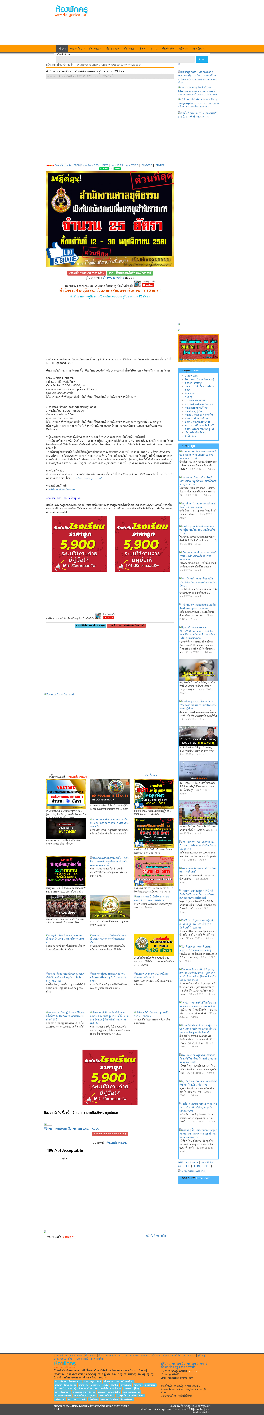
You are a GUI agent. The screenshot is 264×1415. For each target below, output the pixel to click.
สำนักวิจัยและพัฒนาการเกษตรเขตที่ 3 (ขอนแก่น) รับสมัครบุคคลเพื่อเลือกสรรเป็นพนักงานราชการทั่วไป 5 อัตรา (66, 814)
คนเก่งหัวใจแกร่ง (80, 1395)
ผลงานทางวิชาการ (151, 1355)
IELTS (105, 165)
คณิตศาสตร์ (96, 1385)
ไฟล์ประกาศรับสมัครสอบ (61, 489)
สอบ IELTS (117, 165)
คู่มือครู (142, 48)
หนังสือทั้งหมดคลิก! (156, 1235)
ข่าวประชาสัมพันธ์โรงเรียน (65, 1385)
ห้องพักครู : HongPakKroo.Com (195, 1405)
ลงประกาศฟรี (81, 1358)
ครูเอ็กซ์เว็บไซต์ (185, 1395)
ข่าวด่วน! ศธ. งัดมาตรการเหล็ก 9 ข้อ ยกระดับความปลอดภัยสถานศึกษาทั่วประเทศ (198, 465)
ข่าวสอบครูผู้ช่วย (194, 411)
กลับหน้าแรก (146, 1409)
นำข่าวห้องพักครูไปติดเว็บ (173, 1371)
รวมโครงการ (189, 1355)
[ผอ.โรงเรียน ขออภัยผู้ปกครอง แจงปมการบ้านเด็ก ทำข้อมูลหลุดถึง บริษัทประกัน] (198, 1107)
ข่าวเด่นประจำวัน (63, 1358)
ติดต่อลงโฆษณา (127, 1399)
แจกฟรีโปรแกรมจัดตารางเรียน (87, 273)
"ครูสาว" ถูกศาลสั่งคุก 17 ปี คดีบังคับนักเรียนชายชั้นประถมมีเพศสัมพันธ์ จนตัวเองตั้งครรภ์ (197, 905)
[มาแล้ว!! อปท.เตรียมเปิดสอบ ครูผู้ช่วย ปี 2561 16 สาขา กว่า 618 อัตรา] (154, 794)
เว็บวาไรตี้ (199, 1409)
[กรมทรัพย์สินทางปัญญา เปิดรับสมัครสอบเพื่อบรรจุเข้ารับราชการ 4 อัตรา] (110, 977)
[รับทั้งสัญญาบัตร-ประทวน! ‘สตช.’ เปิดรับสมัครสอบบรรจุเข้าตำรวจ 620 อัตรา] (66, 906)
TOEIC (206, 1166)
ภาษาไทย (114, 1385)
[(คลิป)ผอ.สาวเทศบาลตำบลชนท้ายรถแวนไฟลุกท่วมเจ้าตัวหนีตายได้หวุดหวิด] (198, 845)
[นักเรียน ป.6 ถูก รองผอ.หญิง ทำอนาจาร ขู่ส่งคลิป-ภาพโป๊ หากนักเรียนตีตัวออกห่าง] (198, 924)
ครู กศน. (153, 48)
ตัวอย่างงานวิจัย (193, 383)
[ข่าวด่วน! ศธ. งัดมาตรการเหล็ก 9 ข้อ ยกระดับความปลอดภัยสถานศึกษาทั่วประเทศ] (198, 455)
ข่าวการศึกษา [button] (77, 48)
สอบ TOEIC (132, 165)
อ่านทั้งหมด (151, 775)
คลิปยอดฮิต (108, 1381)
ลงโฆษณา (190, 436)
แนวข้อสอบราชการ (195, 400)
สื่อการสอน (129, 48)
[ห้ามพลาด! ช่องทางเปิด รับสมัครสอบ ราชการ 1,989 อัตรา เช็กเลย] (66, 828)
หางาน (141, 1395)
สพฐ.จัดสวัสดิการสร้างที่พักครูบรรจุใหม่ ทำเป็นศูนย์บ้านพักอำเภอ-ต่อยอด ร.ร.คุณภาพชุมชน (197, 686)
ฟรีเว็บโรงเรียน (168, 48)
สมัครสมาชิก (96, 1358)
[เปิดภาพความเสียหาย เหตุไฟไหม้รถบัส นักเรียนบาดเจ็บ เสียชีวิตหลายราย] (198, 556)
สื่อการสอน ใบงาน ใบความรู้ (199, 379)
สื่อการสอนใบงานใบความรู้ (66, 1388)
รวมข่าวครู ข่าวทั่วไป (92, 1381)
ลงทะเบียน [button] (197, 48)
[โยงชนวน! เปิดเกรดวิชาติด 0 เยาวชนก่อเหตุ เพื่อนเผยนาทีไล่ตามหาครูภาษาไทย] (198, 481)
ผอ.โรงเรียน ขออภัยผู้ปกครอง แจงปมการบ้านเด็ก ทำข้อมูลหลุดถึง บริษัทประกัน (196, 1118)
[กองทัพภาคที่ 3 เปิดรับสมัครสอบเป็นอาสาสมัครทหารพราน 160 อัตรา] (154, 833)
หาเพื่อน (132, 1395)
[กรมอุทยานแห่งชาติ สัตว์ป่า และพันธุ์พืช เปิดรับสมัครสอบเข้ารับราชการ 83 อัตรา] (110, 791)
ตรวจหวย (72, 1399)
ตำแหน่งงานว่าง (66, 64)
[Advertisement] (152, 24)
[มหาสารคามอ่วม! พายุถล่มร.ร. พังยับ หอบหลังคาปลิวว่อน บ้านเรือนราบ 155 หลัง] (110, 823)
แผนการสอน (191, 375)
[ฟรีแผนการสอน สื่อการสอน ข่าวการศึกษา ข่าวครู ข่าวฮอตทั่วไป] (72, 11)
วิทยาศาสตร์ (84, 1385)
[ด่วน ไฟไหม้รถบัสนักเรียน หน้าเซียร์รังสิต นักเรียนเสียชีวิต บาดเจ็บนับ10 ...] (198, 582)
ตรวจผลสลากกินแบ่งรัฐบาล (199, 429)
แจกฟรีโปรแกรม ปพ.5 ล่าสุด (90, 625)
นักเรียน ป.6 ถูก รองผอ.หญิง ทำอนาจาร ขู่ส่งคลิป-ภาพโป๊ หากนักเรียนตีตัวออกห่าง (198, 935)
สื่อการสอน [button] (94, 48)
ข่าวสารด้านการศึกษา (196, 407)
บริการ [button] (182, 48)
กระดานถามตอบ (130, 1355)
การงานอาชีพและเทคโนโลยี (109, 1392)
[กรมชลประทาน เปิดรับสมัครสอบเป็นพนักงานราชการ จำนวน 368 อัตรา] (110, 939)
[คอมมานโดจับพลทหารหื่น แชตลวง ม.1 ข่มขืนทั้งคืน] (198, 870)
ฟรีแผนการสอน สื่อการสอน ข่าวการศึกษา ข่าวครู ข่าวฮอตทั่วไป (184, 1365)
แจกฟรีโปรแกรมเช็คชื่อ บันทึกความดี (129, 273)
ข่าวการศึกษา (61, 1355)
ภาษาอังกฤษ (126, 1385)
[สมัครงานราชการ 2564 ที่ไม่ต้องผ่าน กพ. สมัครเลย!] (154, 975)
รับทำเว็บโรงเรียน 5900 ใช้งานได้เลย (73, 165)
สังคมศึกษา (138, 1385)
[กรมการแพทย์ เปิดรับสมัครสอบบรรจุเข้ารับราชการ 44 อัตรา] (154, 898)
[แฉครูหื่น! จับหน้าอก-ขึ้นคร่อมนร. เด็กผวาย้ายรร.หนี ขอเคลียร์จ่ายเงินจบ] (66, 939)
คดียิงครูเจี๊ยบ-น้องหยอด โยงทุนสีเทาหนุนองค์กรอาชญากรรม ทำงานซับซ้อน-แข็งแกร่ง (196, 1144)
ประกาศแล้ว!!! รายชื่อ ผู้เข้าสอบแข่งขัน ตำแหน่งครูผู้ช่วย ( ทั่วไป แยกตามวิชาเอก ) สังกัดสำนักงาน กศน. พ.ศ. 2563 (110, 1030)
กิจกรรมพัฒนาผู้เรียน (63, 1395)
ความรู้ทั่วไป (122, 1395)
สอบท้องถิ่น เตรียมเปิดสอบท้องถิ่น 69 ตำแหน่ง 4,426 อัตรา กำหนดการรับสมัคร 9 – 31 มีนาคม (154, 961)
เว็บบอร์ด (82, 1399)
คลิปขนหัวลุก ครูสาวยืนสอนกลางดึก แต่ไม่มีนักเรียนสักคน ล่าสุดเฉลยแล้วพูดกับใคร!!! (198, 1069)
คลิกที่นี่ (181, 1389)
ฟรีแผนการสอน (112, 48)
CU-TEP (160, 165)
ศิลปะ (105, 1385)
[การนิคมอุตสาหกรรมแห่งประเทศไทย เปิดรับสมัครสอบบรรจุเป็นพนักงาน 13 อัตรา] (154, 871)
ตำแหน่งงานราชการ (109, 1355)
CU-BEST (147, 165)
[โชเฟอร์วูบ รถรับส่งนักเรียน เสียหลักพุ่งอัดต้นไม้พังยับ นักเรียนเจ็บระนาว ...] (198, 530)
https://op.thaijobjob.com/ (86, 478)
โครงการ (189, 393)
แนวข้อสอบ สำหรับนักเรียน (199, 404)
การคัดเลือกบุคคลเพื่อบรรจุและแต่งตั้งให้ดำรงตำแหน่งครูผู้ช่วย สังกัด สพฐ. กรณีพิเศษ (65, 988)
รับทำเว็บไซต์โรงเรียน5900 (180, 1409)
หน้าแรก (62, 48)
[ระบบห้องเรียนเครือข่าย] (198, 1171)
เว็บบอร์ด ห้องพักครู (195, 432)
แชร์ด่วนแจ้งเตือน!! (106, 1395)
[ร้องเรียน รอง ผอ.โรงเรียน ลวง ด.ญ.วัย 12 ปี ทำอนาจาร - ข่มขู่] (198, 948)
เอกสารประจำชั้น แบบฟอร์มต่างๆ (107, 1388)
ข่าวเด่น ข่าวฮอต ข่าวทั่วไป (199, 414)
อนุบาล (93, 1395)
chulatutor (192, 1162)
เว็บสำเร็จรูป (159, 1409)
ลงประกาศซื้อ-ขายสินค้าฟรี (199, 425)
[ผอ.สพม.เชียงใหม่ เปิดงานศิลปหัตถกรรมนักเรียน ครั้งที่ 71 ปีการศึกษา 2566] (198, 812)
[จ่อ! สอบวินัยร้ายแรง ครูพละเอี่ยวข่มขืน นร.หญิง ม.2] (154, 1014)
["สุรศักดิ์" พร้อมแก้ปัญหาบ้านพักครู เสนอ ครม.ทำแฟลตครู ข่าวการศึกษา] (198, 736)
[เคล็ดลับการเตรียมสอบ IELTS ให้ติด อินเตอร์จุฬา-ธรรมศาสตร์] (198, 606)
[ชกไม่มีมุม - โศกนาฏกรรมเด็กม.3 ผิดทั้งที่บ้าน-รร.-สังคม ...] (198, 505)
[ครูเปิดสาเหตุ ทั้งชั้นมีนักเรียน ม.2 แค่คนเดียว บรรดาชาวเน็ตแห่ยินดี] (198, 1004)
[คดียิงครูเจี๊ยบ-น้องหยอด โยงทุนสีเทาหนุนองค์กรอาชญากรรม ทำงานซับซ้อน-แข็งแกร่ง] (198, 1133)
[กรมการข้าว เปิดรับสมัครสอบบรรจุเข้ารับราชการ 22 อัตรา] (110, 907)
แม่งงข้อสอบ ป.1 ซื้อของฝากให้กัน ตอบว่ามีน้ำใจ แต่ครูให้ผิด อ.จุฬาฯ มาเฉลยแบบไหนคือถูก (197, 786)
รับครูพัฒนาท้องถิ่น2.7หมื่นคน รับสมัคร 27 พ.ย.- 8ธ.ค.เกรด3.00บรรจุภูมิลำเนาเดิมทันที (66, 892)
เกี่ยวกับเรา (93, 1399)
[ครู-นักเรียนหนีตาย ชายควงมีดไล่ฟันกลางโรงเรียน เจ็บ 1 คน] (198, 1083)
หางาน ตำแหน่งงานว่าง (197, 421)
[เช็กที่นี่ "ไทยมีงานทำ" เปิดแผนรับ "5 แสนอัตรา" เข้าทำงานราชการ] (198, 114)
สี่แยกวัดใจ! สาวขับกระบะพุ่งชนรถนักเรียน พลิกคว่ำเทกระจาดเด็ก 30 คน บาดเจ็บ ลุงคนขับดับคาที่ (197, 1039)
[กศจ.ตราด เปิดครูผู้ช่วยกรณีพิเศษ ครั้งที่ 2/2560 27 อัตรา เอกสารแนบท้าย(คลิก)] (66, 1016)
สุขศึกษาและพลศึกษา (131, 1392)
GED (96, 165)
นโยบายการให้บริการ (109, 1399)
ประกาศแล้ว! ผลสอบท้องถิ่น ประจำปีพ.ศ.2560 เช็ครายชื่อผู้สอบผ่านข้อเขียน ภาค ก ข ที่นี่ (109, 872)
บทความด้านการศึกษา (197, 418)
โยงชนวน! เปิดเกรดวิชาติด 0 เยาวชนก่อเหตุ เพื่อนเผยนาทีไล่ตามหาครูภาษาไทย (197, 492)
